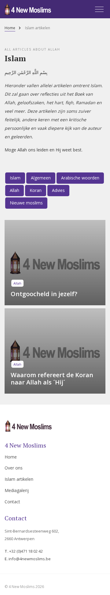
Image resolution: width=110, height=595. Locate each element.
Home (10, 28)
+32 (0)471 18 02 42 (26, 551)
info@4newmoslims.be (30, 558)
